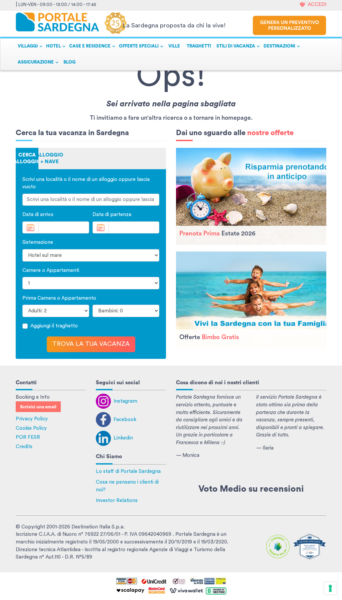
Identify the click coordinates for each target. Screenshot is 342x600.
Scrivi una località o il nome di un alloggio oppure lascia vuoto (86, 183)
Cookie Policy (31, 428)
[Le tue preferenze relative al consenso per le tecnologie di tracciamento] (330, 588)
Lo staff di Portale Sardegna (128, 471)
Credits (24, 446)
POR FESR (28, 437)
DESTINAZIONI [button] (279, 46)
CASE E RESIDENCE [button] (90, 46)
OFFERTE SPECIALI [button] (139, 46)
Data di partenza (112, 214)
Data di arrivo (37, 214)
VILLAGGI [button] (28, 46)
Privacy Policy (32, 418)
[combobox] (90, 200)
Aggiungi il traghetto (54, 325)
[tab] (27, 158)
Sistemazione (37, 242)
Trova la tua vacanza (91, 344)
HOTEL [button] (53, 46)
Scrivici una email (38, 407)
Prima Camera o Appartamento (59, 298)
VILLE (174, 46)
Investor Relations (117, 500)
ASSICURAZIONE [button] (36, 62)
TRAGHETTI (199, 46)
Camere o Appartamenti (50, 270)
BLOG (69, 62)
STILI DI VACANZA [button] (235, 46)
